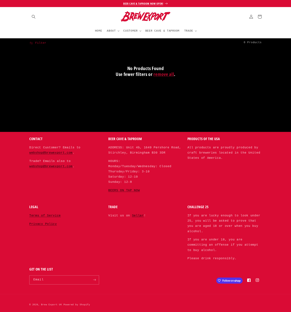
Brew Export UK (51, 304)
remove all (163, 74)
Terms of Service (45, 215)
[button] (33, 16)
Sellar (138, 215)
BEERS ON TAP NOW (124, 190)
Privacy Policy (43, 224)
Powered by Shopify (76, 304)
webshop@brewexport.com (51, 153)
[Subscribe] (94, 279)
